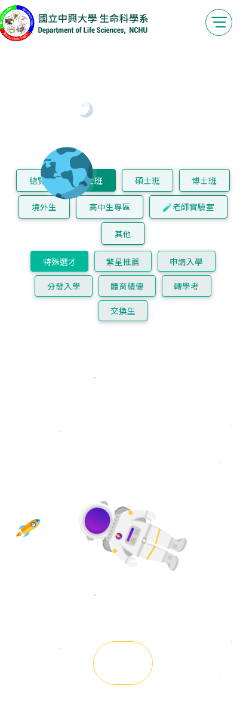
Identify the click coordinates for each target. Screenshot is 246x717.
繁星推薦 (123, 261)
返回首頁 (123, 663)
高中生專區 (110, 207)
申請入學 (186, 261)
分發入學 (64, 286)
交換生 (123, 310)
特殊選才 (59, 261)
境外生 (44, 207)
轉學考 (186, 286)
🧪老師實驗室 (188, 207)
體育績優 (127, 286)
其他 (123, 233)
